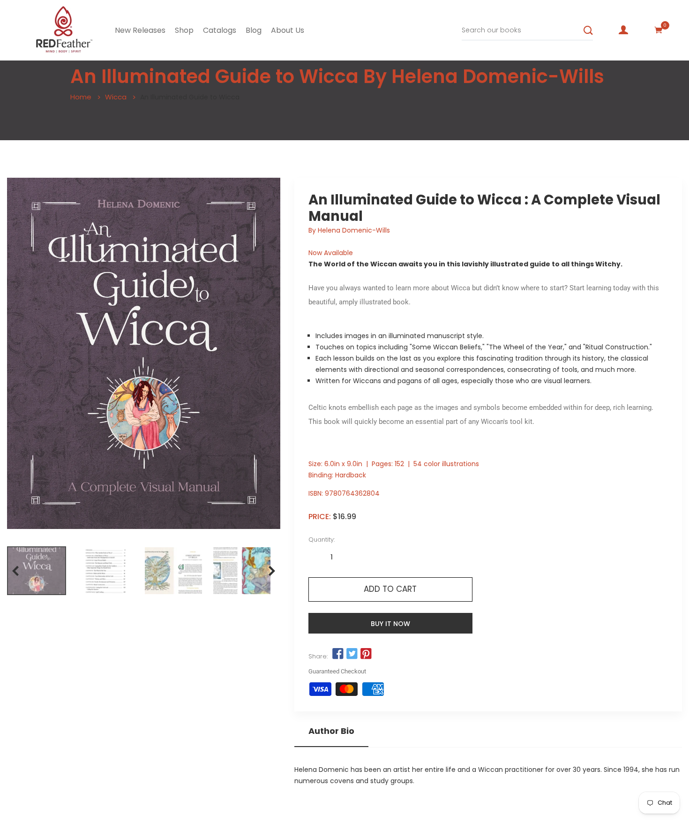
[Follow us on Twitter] (352, 654)
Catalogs (219, 30)
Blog (254, 30)
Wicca (116, 97)
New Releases (140, 30)
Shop (184, 30)
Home (80, 97)
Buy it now (390, 623)
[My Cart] (658, 30)
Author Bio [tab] (331, 731)
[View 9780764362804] (36, 570)
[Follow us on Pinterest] (366, 654)
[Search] (588, 30)
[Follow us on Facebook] (338, 654)
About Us (287, 30)
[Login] (623, 30)
